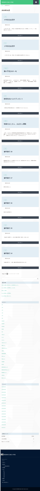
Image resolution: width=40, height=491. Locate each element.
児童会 (3, 350)
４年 (2, 312)
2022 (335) (4, 397)
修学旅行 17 (8, 178)
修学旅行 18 (8, 151)
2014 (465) (4, 419)
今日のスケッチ (4, 342)
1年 (2, 304)
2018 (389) (4, 408)
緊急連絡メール (4, 372)
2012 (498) (4, 424)
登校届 (3, 478)
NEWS (3, 329)
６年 (2, 318)
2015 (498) (4, 416)
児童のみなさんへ (4, 348)
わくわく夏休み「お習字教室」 (6, 293)
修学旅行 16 (8, 203)
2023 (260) (4, 394)
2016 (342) (4, 413)
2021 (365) (4, 400)
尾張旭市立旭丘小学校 (7, 2)
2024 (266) (4, 392)
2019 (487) (4, 405)
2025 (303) (4, 389)
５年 (2, 315)
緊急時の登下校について (5, 369)
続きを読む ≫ (20, 35)
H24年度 (3, 326)
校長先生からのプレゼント (13, 99)
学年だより (3, 356)
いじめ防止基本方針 (6, 466)
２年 (2, 307)
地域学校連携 (4, 353)
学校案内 (3, 361)
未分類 (3, 364)
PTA (2, 331)
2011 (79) (3, 427)
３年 (4, 473)
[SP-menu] (36, 2)
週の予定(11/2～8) (10, 71)
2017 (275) (4, 411)
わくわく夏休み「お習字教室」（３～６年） (8, 287)
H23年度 (3, 323)
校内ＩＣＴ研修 (4, 290)
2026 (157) (4, 386)
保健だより (3, 345)
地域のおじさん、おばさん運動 (15, 124)
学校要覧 (3, 467)
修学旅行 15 (8, 228)
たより (3, 337)
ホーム (3, 460)
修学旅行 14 (8, 253)
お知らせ (3, 334)
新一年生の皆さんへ (5, 482)
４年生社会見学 (9, 20)
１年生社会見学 (9, 46)
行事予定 (3, 375)
